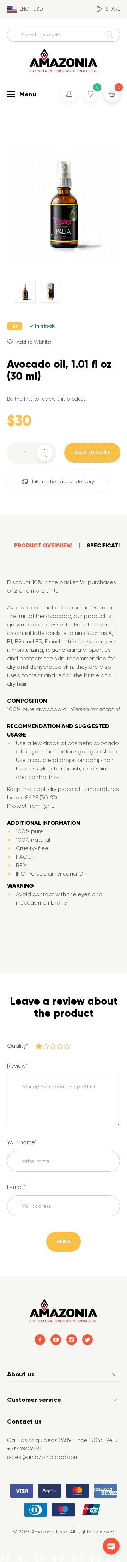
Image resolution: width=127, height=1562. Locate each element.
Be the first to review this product (46, 399)
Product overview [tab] (43, 545)
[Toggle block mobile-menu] (11, 94)
